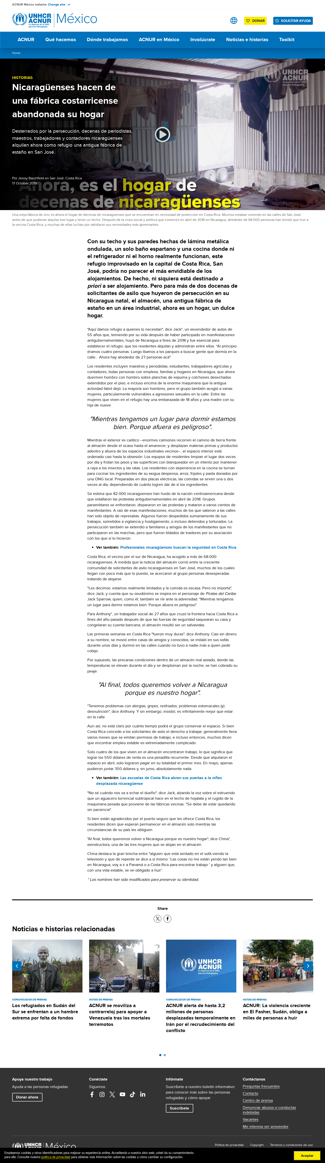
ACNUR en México (159, 39)
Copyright (257, 1145)
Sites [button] (233, 20)
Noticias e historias (247, 39)
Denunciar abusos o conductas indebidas (269, 1110)
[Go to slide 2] (166, 1056)
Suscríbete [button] (179, 1108)
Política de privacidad (229, 1145)
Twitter (112, 1094)
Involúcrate (202, 39)
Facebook (92, 1094)
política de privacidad (55, 1157)
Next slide (308, 966)
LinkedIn (143, 1094)
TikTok (133, 1094)
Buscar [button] (220, 20)
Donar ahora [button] (27, 1097)
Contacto (250, 1093)
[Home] (43, 20)
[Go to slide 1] (161, 1056)
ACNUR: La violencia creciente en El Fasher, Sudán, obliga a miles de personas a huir (276, 1012)
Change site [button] (56, 4)
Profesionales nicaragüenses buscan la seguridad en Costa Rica (178, 547)
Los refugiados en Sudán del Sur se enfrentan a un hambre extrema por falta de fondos (45, 1012)
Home (16, 53)
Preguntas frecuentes (261, 1086)
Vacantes (250, 1119)
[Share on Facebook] (167, 919)
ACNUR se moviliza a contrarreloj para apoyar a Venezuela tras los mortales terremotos (119, 1015)
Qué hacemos (60, 39)
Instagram (102, 1094)
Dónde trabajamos (107, 39)
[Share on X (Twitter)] (157, 919)
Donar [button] (258, 20)
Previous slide (16, 966)
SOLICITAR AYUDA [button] (296, 20)
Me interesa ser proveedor (266, 1126)
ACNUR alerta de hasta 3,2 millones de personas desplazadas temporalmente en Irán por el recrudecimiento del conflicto (200, 1018)
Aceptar (307, 1155)
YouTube (122, 1094)
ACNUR (26, 39)
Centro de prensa (258, 1100)
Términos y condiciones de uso (291, 1145)
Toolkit (286, 39)
